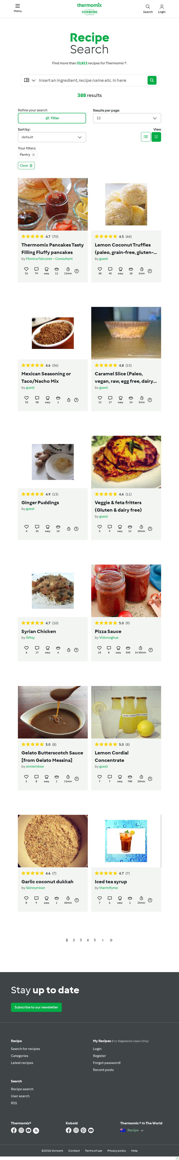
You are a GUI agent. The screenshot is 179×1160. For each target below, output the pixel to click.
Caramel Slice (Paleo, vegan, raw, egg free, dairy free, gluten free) (124, 378)
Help (134, 1151)
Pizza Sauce (108, 631)
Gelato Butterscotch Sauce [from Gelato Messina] (52, 756)
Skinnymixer (35, 888)
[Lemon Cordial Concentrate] (126, 712)
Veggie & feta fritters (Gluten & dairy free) (118, 506)
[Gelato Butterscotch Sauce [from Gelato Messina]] (53, 712)
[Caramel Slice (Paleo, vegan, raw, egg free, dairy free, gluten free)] (126, 333)
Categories (19, 1056)
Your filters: (27, 148)
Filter (55, 118)
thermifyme (108, 888)
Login (97, 1049)
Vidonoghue (109, 637)
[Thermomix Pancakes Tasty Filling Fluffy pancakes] (53, 204)
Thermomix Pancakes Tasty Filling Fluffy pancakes (52, 248)
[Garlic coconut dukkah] (53, 841)
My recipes (120, 1041)
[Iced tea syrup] (126, 841)
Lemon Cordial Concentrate (112, 756)
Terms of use (93, 1151)
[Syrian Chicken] (53, 591)
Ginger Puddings (40, 502)
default (27, 137)
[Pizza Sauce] (126, 591)
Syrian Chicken (38, 631)
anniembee (35, 766)
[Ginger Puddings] (53, 462)
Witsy (30, 637)
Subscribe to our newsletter (36, 1007)
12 (99, 118)
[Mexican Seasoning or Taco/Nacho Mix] (53, 333)
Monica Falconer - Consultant (49, 259)
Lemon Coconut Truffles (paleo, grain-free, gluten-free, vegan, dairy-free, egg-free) (126, 249)
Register (99, 1056)
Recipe (16, 1041)
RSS (14, 1103)
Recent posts (103, 1070)
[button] (18, 8)
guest (103, 259)
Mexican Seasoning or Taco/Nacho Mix (46, 377)
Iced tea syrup (111, 881)
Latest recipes (22, 1063)
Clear (24, 165)
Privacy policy (116, 1151)
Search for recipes (25, 1049)
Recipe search (22, 1089)
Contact (74, 1151)
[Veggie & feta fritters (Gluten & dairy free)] (126, 462)
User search (20, 1096)
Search (16, 1081)
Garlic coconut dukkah (47, 881)
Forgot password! (106, 1063)
